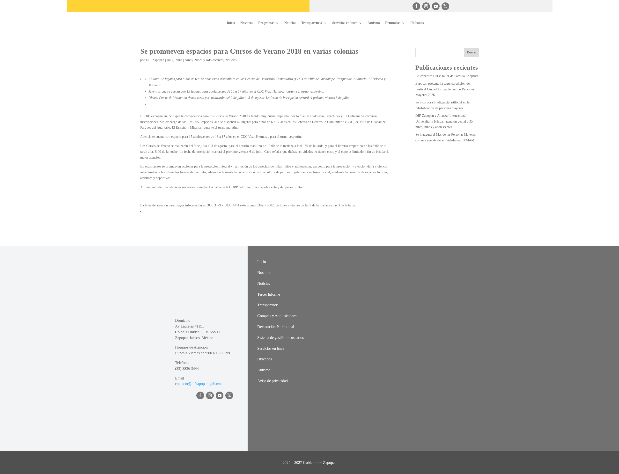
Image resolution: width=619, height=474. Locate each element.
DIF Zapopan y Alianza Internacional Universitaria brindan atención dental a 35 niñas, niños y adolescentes (444, 121)
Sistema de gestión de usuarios (280, 337)
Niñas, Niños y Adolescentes (204, 60)
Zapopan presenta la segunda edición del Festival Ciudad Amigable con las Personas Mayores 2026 (444, 89)
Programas (266, 23)
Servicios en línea (344, 23)
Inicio (231, 23)
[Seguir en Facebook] (416, 6)
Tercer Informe (268, 294)
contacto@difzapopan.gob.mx (198, 384)
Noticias (290, 23)
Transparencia (311, 23)
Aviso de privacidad (272, 381)
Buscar (471, 52)
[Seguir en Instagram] (426, 6)
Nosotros (246, 23)
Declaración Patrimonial (275, 327)
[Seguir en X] (445, 6)
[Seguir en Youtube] (436, 6)
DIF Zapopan (155, 60)
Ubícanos (417, 23)
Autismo (374, 23)
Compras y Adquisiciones (276, 316)
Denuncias (392, 23)
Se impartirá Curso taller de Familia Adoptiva (446, 76)
